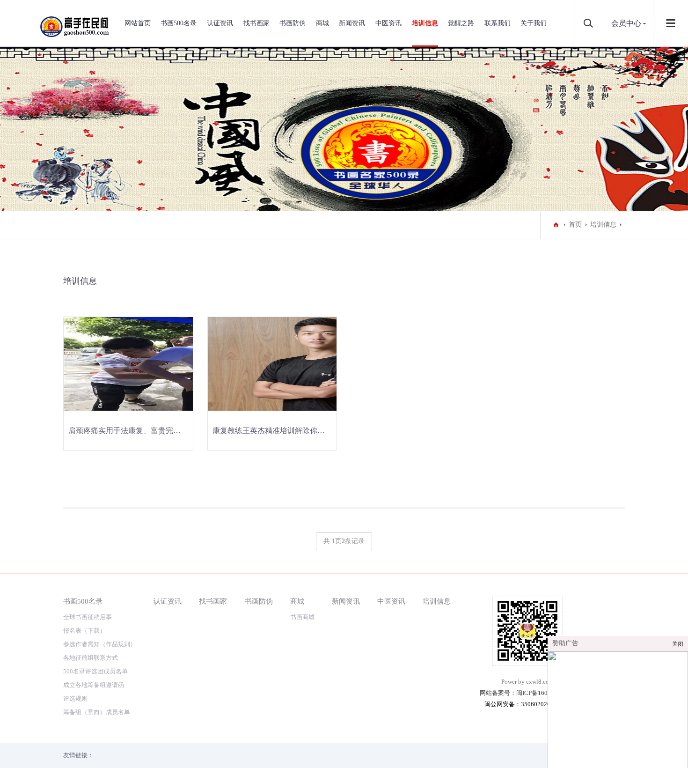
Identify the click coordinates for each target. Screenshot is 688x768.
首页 (575, 224)
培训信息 (425, 23)
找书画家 (256, 23)
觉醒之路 (461, 23)
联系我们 (497, 23)
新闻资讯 (352, 23)
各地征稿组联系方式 (90, 657)
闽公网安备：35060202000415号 (528, 704)
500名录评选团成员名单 (95, 671)
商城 (322, 23)
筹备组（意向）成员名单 (96, 712)
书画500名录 (179, 23)
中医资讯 (388, 23)
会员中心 (626, 23)
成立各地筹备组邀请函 (93, 684)
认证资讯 (220, 23)
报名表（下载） (84, 630)
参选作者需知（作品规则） (99, 644)
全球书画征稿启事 (87, 616)
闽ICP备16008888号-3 (545, 692)
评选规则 (75, 698)
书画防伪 (292, 23)
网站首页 (137, 23)
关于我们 (533, 23)
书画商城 (302, 616)
